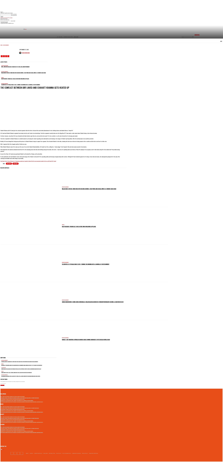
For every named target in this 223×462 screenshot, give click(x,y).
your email (13, 20)
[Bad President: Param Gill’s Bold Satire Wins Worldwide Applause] (30, 226)
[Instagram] (4, 56)
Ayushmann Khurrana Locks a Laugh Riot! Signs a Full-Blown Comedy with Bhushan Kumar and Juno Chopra (20, 376)
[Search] (193, 37)
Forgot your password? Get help (6, 17)
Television (3, 367)
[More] (71, 125)
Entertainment (6, 45)
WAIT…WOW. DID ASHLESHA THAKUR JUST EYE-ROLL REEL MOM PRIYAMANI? (15, 66)
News (2, 77)
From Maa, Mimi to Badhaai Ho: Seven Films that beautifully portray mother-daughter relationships (19, 361)
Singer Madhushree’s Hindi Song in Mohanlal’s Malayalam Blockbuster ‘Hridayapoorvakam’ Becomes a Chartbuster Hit (93, 302)
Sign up (2, 385)
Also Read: (2, 161)
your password (14, 15)
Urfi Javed (15, 163)
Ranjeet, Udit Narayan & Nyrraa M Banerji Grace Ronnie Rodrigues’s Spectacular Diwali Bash (86, 339)
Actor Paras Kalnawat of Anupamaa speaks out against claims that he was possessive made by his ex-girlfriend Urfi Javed (30, 161)
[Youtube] (8, 56)
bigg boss (9, 163)
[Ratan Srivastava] (20, 53)
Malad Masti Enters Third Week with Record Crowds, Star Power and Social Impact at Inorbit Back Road (23, 72)
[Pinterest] (64, 125)
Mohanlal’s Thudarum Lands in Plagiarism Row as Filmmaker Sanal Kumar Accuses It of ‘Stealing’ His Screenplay (21, 365)
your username (14, 14)
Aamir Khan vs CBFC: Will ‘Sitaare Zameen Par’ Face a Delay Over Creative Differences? (16, 372)
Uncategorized (4, 65)
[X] (6, 56)
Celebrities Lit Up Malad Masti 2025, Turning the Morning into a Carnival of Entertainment (20, 84)
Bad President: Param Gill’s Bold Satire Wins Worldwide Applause (15, 78)
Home (1, 45)
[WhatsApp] (67, 125)
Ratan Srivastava (26, 53)
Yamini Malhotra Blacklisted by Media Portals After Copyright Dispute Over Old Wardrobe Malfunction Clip (21, 368)
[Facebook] (2, 56)
